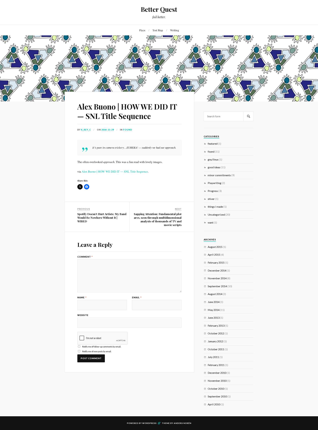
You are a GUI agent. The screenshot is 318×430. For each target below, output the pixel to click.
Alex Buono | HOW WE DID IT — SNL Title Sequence (127, 111)
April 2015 (214, 254)
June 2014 (213, 301)
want (210, 222)
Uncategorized (216, 214)
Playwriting (214, 182)
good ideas (214, 167)
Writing (174, 30)
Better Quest (159, 9)
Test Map (158, 30)
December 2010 (217, 372)
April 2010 (214, 404)
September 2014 (217, 286)
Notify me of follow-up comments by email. (101, 346)
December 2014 (217, 270)
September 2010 (217, 396)
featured (212, 143)
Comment (85, 257)
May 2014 (213, 309)
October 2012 (216, 333)
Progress (213, 190)
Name (81, 297)
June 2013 (213, 317)
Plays (142, 30)
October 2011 (216, 349)
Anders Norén (182, 423)
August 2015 (215, 246)
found (127, 129)
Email (136, 297)
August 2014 (215, 293)
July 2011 (213, 357)
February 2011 (216, 364)
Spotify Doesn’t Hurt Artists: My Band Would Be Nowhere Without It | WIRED (101, 217)
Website (82, 315)
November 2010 (217, 380)
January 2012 (215, 341)
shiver (211, 198)
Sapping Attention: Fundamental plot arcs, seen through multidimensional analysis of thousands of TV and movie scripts (158, 219)
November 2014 (217, 278)
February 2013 (216, 325)
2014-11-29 (107, 129)
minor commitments (219, 175)
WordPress (149, 423)
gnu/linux (213, 159)
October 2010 (216, 388)
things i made (215, 206)
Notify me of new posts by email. (96, 351)
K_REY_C (86, 129)
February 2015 (216, 262)
